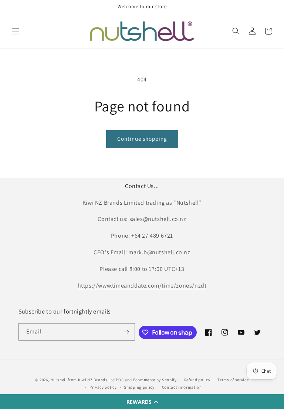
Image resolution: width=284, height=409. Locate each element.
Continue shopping (142, 138)
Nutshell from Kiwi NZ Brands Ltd (82, 379)
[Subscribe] (126, 332)
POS (120, 379)
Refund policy (197, 379)
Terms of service (232, 379)
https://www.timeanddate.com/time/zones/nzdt (142, 285)
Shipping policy (139, 387)
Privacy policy (103, 387)
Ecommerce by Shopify (155, 379)
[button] (142, 401)
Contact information (182, 387)
